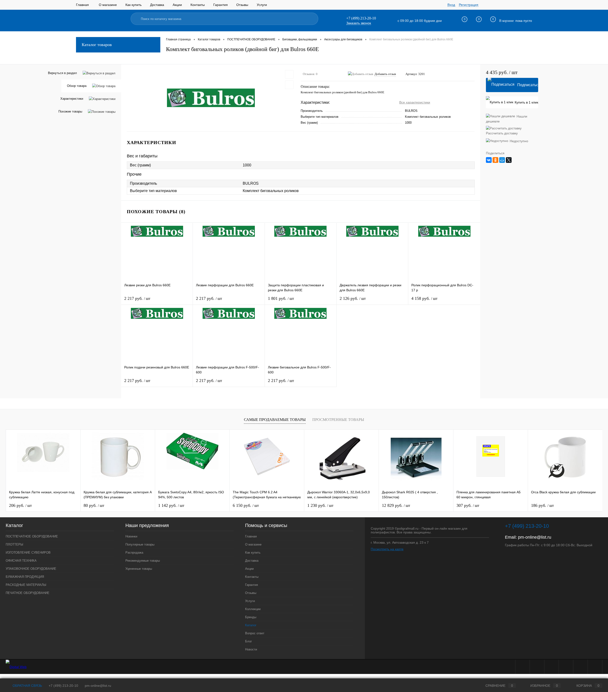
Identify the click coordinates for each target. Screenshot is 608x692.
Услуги (262, 5)
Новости (251, 649)
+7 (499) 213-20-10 (63, 685)
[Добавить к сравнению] (289, 84)
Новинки (131, 536)
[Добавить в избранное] (289, 74)
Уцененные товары (138, 568)
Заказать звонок (358, 23)
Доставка (157, 5)
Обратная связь (27, 685)
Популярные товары (139, 544)
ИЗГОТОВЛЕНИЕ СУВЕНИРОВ (28, 552)
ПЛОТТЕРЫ (14, 544)
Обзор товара (76, 86)
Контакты (197, 5)
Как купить (133, 5)
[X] (509, 160)
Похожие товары (70, 111)
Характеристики (71, 98)
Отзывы (242, 5)
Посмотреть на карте (387, 549)
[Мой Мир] (502, 160)
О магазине (108, 5)
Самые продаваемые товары (275, 420)
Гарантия (220, 5)
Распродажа (134, 552)
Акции (177, 5)
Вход (451, 5)
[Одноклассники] (495, 160)
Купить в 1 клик (526, 102)
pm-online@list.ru (534, 537)
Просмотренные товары (338, 420)
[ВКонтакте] (489, 160)
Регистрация (468, 5)
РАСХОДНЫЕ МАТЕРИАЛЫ (26, 585)
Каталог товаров (97, 44)
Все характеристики (414, 102)
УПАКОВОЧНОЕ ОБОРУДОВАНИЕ (31, 568)
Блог (248, 641)
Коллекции (253, 609)
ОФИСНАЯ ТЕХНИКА (21, 560)
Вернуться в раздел (62, 73)
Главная (82, 5)
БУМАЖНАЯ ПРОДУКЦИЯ (25, 577)
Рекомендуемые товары (142, 560)
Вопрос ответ (254, 633)
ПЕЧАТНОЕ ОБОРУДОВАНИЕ (27, 593)
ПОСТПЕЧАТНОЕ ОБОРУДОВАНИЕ (32, 536)
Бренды (250, 617)
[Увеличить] (211, 98)
